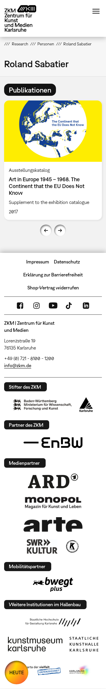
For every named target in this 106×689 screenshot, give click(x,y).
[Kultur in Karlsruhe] (71, 546)
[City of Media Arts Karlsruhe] (80, 670)
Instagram (36, 305)
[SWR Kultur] (42, 546)
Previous (46, 230)
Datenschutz (67, 261)
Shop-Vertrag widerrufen (53, 287)
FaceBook (20, 305)
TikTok (69, 305)
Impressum (37, 261)
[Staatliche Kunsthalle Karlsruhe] (83, 644)
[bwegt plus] (53, 584)
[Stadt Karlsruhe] (86, 404)
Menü (96, 11)
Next (60, 230)
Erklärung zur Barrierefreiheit (53, 274)
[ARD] (53, 481)
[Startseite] (24, 18)
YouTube (53, 305)
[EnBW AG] (53, 442)
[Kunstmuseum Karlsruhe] (35, 644)
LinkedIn (86, 305)
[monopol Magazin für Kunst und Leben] (53, 502)
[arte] (53, 524)
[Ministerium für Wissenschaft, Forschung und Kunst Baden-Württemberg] (42, 404)
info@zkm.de (17, 365)
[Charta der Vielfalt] (38, 670)
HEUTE (16, 672)
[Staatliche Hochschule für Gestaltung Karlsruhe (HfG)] (53, 622)
